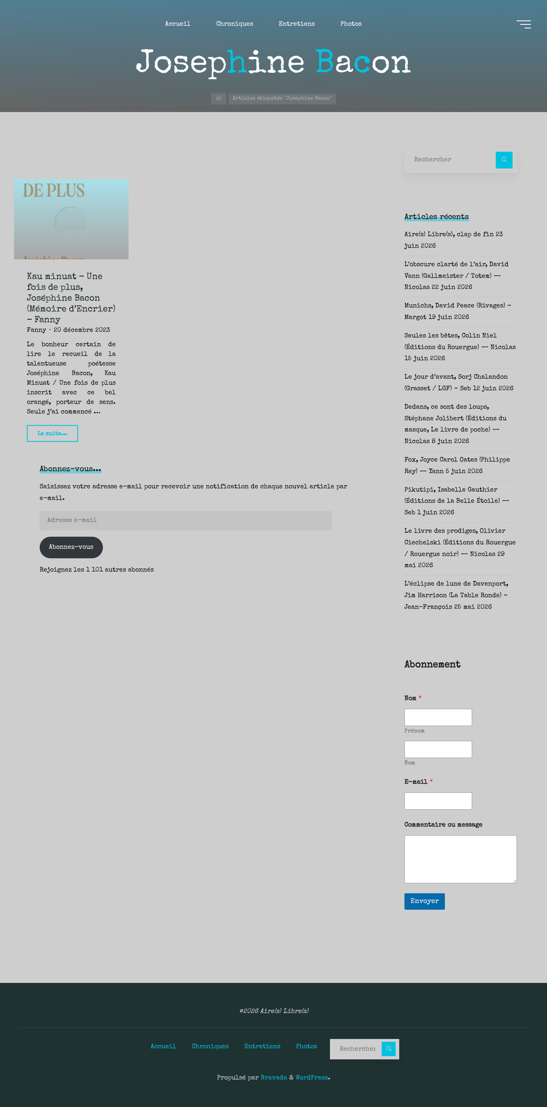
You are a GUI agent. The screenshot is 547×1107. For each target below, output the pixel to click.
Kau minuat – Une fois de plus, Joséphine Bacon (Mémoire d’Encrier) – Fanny (71, 299)
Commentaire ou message (443, 825)
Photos (306, 1047)
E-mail (418, 782)
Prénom (414, 731)
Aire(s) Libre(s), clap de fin (449, 235)
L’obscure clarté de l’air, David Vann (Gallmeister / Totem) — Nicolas (456, 276)
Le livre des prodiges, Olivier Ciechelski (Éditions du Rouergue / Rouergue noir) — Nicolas (460, 543)
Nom (409, 763)
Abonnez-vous (71, 547)
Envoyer (424, 901)
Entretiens (262, 1047)
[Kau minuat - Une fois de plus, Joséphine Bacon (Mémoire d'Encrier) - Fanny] (71, 219)
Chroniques (210, 1047)
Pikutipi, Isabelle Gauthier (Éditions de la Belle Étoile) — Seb (456, 502)
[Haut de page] (515, 1075)
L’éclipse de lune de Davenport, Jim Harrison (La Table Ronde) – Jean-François (456, 596)
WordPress (312, 1078)
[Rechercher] (504, 160)
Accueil (163, 1047)
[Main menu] (524, 24)
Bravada (273, 1078)
